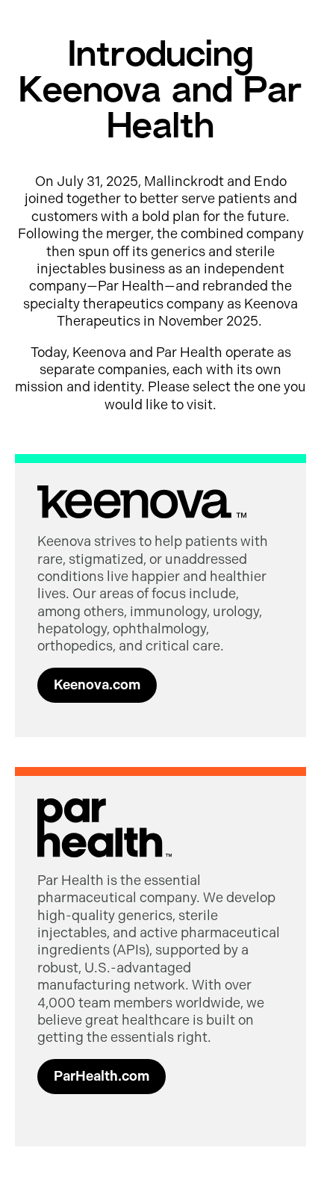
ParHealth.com (101, 1076)
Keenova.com (97, 685)
